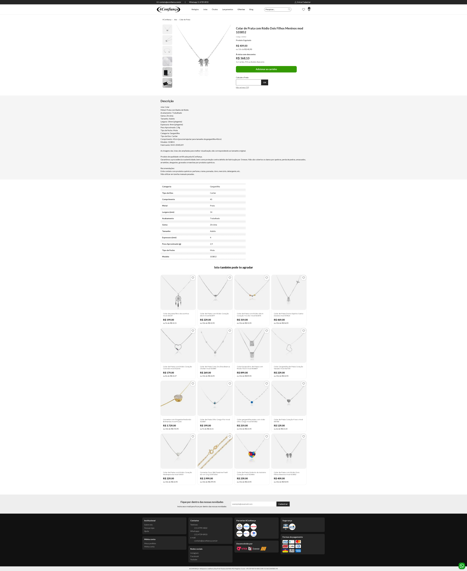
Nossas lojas (149, 528)
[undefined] (203, 54)
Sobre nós (148, 524)
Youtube (193, 559)
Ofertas (241, 9)
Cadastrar (283, 504)
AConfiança (166, 19)
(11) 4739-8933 (200, 534)
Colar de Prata (184, 19)
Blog (251, 9)
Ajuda (146, 531)
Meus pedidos (150, 543)
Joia (175, 19)
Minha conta (149, 546)
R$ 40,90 (248, 49)
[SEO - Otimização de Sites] (263, 549)
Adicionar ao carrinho (266, 69)
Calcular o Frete (248, 82)
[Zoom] (167, 29)
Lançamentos (227, 9)
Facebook (194, 556)
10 (240, 49)
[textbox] (275, 9)
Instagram (194, 553)
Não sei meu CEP (242, 87)
